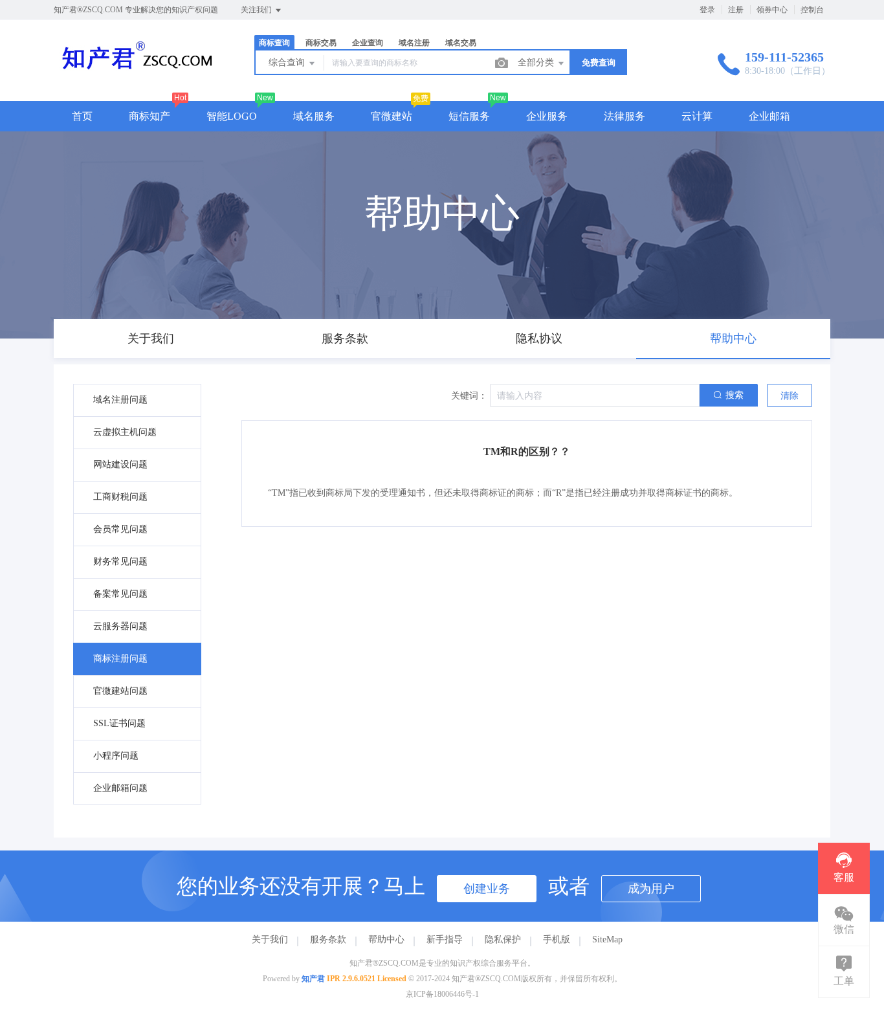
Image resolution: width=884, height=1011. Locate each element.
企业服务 (547, 116)
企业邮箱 (769, 116)
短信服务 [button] (469, 116)
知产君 (313, 978)
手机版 (556, 939)
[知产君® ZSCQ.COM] (138, 74)
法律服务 (624, 116)
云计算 (697, 116)
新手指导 (444, 939)
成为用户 (651, 888)
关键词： (469, 396)
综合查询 (288, 62)
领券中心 (772, 9)
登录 (707, 9)
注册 (736, 9)
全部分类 (537, 62)
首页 (82, 116)
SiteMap (607, 939)
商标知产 (149, 116)
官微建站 (391, 116)
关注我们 (257, 9)
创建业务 (486, 888)
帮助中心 (386, 939)
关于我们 (270, 939)
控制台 (812, 9)
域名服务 (314, 116)
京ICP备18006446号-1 (442, 994)
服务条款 (328, 939)
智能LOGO (231, 116)
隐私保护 (503, 939)
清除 (789, 396)
